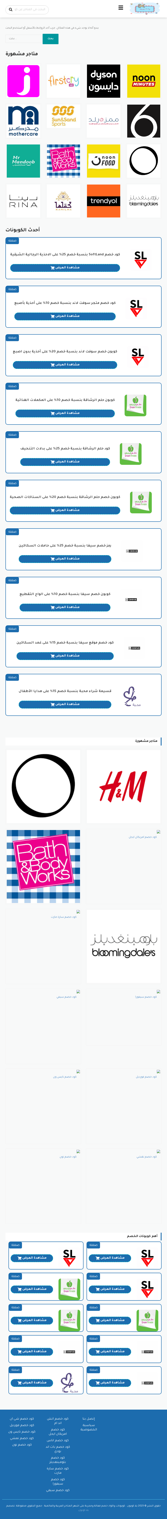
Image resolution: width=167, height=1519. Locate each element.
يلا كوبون (83, 1510)
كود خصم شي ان (22, 1419)
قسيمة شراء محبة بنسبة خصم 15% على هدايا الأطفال (65, 691)
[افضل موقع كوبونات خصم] (145, 8)
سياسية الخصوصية (88, 1428)
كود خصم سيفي (58, 1490)
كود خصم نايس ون (21, 1432)
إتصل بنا (88, 1419)
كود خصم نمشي (22, 1438)
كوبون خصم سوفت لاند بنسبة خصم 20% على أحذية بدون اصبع (65, 352)
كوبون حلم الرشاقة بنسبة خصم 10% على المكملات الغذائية (65, 400)
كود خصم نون (22, 1445)
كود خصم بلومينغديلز (58, 1460)
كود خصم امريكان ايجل (58, 1432)
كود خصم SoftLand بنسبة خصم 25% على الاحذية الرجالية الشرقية (65, 255)
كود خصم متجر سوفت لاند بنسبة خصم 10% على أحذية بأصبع (65, 303)
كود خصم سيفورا (58, 1482)
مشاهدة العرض (67, 268)
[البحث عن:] (24, 38)
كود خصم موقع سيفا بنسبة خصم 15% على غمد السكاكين (65, 643)
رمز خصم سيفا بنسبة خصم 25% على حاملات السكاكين (65, 546)
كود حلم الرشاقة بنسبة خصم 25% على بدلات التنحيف (65, 449)
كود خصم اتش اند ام (57, 1421)
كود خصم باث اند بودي (58, 1449)
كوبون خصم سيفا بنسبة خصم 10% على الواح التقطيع (65, 594)
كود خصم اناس (58, 1441)
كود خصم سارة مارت (58, 1471)
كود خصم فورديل (22, 1425)
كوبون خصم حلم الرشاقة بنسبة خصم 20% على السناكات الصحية (65, 497)
